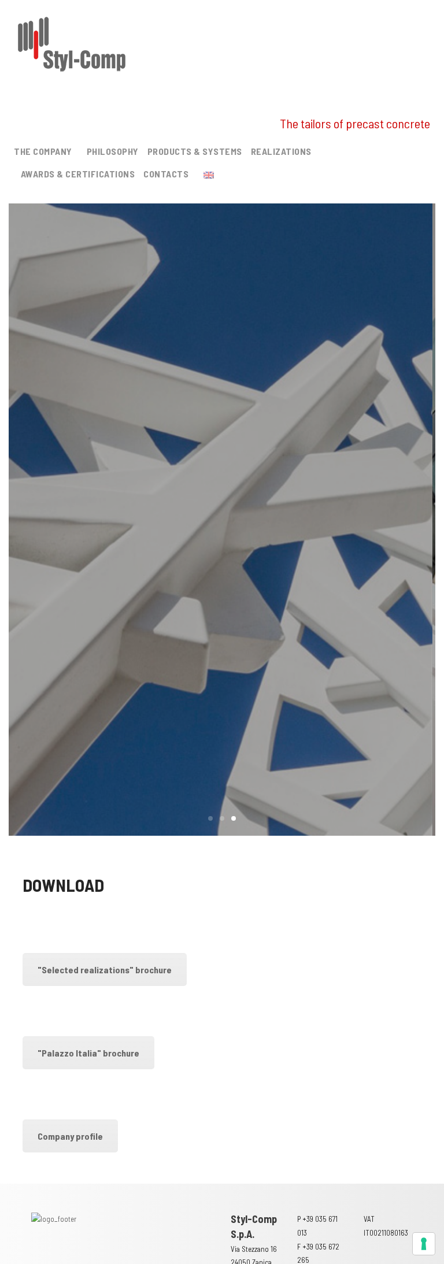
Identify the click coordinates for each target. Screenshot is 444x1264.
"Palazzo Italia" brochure (88, 1052)
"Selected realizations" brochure (105, 969)
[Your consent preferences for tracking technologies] (424, 1244)
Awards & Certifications (78, 173)
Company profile (70, 1135)
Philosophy (113, 151)
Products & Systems (194, 151)
